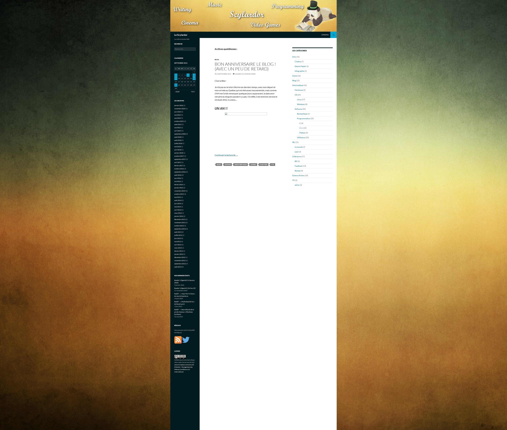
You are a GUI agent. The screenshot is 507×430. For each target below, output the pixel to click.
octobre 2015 (179, 194)
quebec (253, 164)
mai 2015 (177, 197)
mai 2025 (177, 115)
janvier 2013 (178, 254)
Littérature (296, 156)
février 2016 (178, 185)
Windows (301, 104)
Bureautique (302, 114)
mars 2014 (178, 213)
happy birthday (241, 164)
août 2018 (177, 140)
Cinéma (298, 61)
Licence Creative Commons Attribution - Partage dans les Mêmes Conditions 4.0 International (184, 367)
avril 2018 (177, 150)
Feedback (298, 166)
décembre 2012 (179, 257)
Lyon (297, 152)
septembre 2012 (180, 264)
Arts (294, 57)
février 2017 (178, 166)
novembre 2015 (179, 191)
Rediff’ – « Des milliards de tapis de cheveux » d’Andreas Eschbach (184, 312)
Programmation (303, 118)
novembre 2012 (179, 260)
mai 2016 (177, 181)
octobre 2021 (179, 121)
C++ (301, 128)
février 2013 (178, 251)
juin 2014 (177, 204)
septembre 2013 (180, 229)
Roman (298, 171)
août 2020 (177, 137)
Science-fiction (298, 175)
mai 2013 (177, 241)
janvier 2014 (178, 216)
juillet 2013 (178, 235)
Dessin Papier (300, 66)
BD (296, 161)
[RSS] (178, 340)
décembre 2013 (179, 219)
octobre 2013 (179, 226)
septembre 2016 (180, 172)
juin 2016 (177, 178)
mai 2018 (177, 147)
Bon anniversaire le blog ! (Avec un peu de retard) (245, 66)
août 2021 (177, 124)
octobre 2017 (179, 156)
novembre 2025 (179, 109)
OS (296, 95)
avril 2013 (177, 245)
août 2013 (177, 232)
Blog (217, 60)
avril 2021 (177, 131)
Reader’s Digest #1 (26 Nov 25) (185, 288)
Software (298, 109)
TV (293, 180)
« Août (177, 92)
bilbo (219, 164)
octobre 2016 (179, 169)
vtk (272, 164)
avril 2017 (177, 162)
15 (194, 78)
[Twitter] (186, 340)
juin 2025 (177, 112)
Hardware (299, 90)
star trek (263, 164)
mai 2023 (177, 118)
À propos (325, 35)
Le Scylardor (180, 34)
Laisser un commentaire (245, 74)
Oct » (193, 92)
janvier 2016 (178, 188)
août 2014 (177, 200)
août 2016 (177, 175)
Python (302, 133)
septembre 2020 (180, 134)
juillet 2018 (178, 143)
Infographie (299, 71)
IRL (293, 142)
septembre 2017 (180, 159)
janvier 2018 (178, 153)
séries (297, 185)
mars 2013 (178, 248)
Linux (299, 99)
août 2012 (177, 267)
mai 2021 (177, 128)
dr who (228, 164)
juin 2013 (177, 238)
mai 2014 (177, 207)
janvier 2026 (178, 105)
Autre (294, 76)
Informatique (297, 85)
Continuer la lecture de (226, 155)
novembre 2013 (179, 223)
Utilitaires (301, 137)
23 (176, 85)
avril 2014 (177, 210)
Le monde (299, 147)
